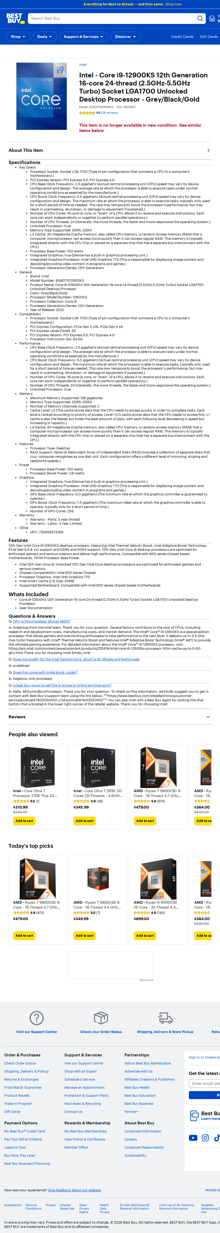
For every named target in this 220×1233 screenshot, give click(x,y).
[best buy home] (15, 18)
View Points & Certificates (84, 1139)
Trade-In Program (18, 1103)
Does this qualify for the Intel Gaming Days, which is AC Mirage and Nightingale (76, 659)
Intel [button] (82, 64)
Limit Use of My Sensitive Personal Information (176, 1206)
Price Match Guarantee (22, 1087)
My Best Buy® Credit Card (24, 1131)
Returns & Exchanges (21, 1079)
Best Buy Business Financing (27, 1163)
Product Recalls (16, 1095)
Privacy (51, 1205)
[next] (207, 786)
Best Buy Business (138, 1103)
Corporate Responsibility (144, 1147)
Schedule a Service (79, 1079)
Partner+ (131, 1111)
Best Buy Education (140, 1095)
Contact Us (73, 1111)
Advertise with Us (138, 1071)
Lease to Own (15, 1147)
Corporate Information (142, 1131)
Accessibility (12, 1205)
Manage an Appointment (84, 1087)
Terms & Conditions (33, 1206)
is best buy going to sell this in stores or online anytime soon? (62, 685)
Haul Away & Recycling (82, 1103)
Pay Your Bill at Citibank (23, 1139)
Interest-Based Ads (67, 1206)
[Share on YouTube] (193, 1138)
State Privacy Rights (84, 1208)
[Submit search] (200, 18)
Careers (130, 1139)
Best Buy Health (137, 1087)
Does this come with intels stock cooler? (45, 672)
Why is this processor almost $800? (41, 621)
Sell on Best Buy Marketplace (147, 1063)
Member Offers (76, 1147)
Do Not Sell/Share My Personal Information (135, 1206)
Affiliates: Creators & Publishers (149, 1079)
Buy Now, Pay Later (19, 1155)
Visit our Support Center (84, 1063)
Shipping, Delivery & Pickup (26, 1071)
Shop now (173, 4)
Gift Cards (12, 1111)
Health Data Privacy (105, 1208)
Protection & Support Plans (86, 1095)
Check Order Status (20, 1063)
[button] (18, 36)
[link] (26, 801)
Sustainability (135, 1155)
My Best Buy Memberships (85, 1131)
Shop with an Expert (80, 1071)
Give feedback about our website (74, 1190)
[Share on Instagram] (205, 1138)
